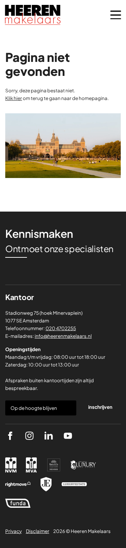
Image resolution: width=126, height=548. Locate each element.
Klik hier (13, 98)
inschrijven (100, 407)
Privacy (13, 531)
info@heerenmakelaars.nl (63, 336)
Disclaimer (37, 531)
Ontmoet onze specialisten (59, 248)
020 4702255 (61, 328)
